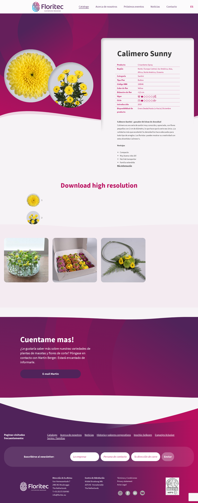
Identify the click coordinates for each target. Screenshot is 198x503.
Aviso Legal (122, 484)
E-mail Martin (50, 374)
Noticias (155, 6)
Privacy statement (124, 481)
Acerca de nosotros (106, 6)
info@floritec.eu (59, 495)
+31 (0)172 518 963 (61, 491)
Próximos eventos (134, 6)
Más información (124, 165)
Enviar (168, 456)
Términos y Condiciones (127, 478)
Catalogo (84, 6)
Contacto (171, 6)
